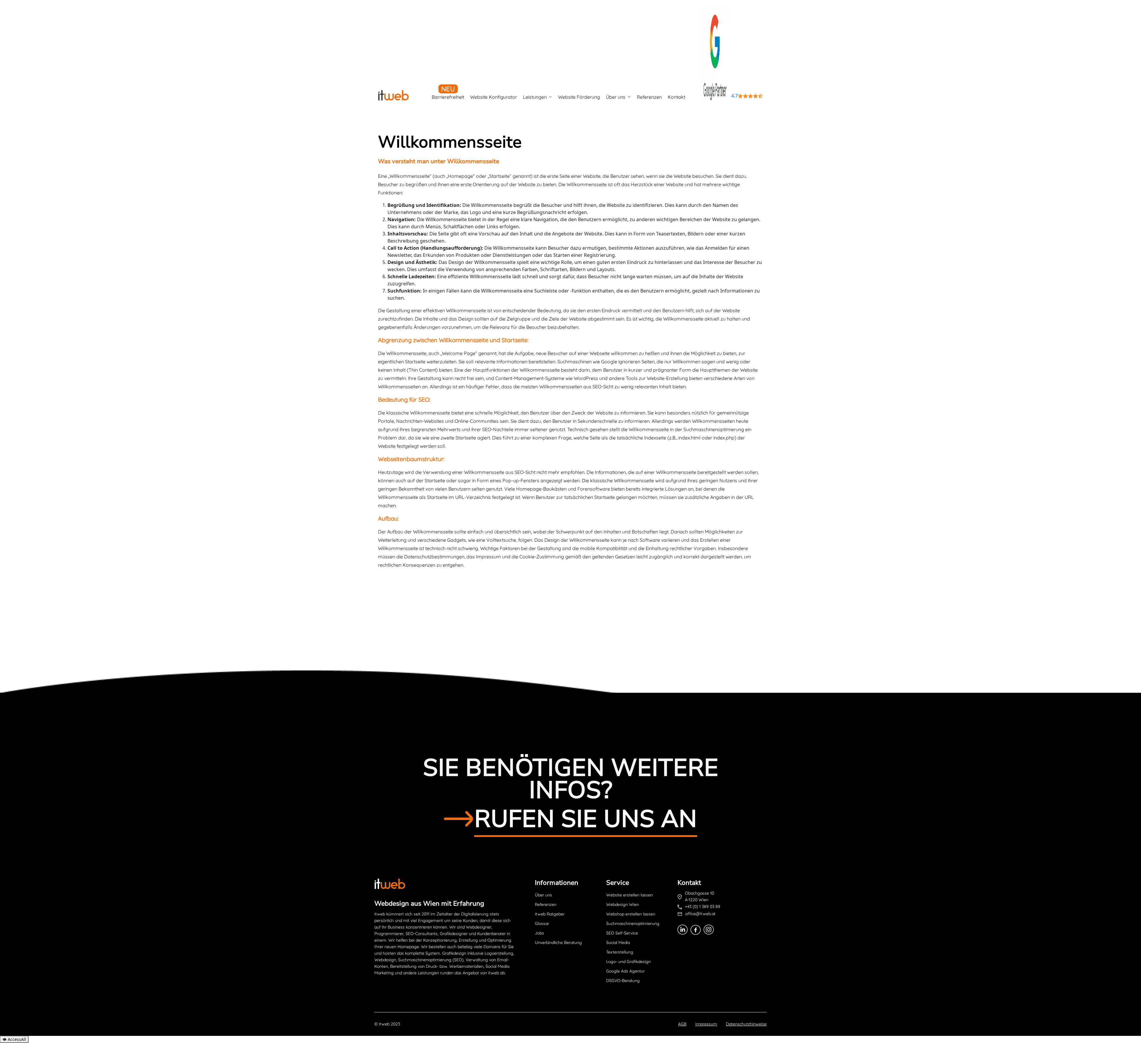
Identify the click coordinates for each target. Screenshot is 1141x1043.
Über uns (615, 97)
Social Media (618, 942)
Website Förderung (579, 97)
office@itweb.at (700, 913)
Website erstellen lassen (629, 895)
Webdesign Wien (622, 904)
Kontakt (676, 97)
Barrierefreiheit (448, 97)
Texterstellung (619, 952)
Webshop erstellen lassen (630, 914)
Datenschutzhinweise (746, 1024)
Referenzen (649, 97)
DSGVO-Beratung (623, 980)
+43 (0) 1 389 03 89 (702, 906)
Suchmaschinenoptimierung (632, 923)
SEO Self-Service (622, 933)
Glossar (542, 923)
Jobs (539, 933)
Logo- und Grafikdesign (628, 961)
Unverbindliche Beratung (558, 942)
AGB (682, 1024)
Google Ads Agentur (625, 971)
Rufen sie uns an (585, 819)
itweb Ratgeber (550, 914)
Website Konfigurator (493, 97)
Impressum (706, 1024)
